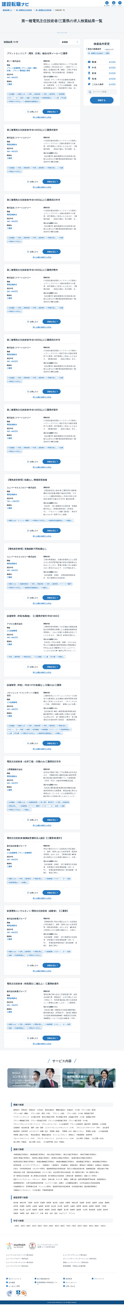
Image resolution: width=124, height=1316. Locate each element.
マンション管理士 (45, 1186)
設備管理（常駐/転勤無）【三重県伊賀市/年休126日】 (33, 615)
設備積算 (16, 1127)
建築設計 (16, 1110)
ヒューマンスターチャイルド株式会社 (19, 1262)
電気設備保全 (35, 1134)
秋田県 (28, 1206)
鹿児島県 (92, 1209)
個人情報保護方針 (43, 1279)
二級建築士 (55, 1165)
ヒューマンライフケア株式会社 (17, 1266)
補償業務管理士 (18, 1183)
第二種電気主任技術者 (38, 1176)
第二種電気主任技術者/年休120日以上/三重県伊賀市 (32, 409)
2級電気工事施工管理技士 (60, 1158)
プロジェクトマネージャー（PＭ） (88, 1127)
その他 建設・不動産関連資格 (42, 1190)
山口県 (28, 1209)
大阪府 (61, 1202)
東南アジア (35, 1213)
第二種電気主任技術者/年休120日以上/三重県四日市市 (33, 339)
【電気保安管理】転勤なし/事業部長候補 (27, 479)
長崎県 (72, 1209)
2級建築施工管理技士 (37, 1154)
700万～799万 (71, 1226)
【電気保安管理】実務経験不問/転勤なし (27, 548)
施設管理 (87, 1124)
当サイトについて (15, 1279)
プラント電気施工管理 (38, 1120)
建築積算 (95, 1124)
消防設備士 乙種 (19, 1172)
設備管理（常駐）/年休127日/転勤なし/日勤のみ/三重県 (34, 684)
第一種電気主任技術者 (95, 53)
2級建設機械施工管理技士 (65, 1161)
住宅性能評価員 (77, 1186)
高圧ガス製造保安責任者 (75, 1168)
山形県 (34, 1206)
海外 (27, 1213)
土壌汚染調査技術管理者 (34, 1183)
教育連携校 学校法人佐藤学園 (74, 1266)
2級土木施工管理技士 (70, 1154)
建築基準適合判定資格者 (61, 1186)
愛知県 (97, 1206)
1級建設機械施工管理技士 (45, 1161)
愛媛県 (60, 1209)
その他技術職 (103, 1131)
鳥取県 (41, 1209)
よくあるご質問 (14, 1286)
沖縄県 (22, 1213)
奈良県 (88, 1202)
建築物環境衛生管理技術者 (56, 1168)
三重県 (107, 53)
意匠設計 (24, 1110)
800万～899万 (82, 1226)
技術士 (44, 1179)
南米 (56, 1213)
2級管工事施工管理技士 (21, 1158)
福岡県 (78, 1209)
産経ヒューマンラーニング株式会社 (76, 1262)
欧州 (46, 1213)
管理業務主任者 (31, 1186)
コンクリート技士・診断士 (54, 1183)
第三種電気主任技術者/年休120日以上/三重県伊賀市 (32, 129)
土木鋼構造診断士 (71, 1183)
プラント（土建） (59, 1113)
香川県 (66, 1209)
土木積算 (103, 1124)
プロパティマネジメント (45, 1138)
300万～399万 (26, 1226)
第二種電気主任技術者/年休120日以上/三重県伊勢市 (32, 269)
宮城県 (22, 1206)
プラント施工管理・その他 (78, 1120)
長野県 (78, 1206)
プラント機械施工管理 (21, 1120)
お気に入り (34, 111)
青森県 (107, 1202)
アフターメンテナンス (21, 1117)
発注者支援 (25, 1127)
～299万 (16, 1226)
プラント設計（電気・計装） (41, 1113)
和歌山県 (75, 1202)
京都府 (82, 1202)
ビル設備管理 (64, 1124)
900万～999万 (94, 1226)
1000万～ (103, 1226)
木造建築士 (65, 1165)
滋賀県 (94, 1202)
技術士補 (51, 1179)
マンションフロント (60, 1134)
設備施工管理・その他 (76, 1117)
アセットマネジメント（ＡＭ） (24, 1138)
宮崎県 (15, 1213)
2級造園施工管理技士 (99, 1161)
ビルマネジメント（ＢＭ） (65, 1138)
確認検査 (16, 1131)
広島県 (15, 1209)
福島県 (41, 1206)
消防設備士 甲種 (102, 1168)
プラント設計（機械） (21, 1113)
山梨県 (72, 1206)
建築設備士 (74, 1165)
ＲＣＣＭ (59, 1179)
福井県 (66, 1206)
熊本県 (105, 1209)
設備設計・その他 (73, 1110)
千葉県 (30, 1202)
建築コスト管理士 (90, 1176)
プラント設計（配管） (89, 1110)
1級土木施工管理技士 (54, 1154)
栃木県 (55, 1202)
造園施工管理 (90, 1117)
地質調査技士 (101, 1179)
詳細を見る (51, 111)
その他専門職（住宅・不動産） (54, 1142)
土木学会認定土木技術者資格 (90, 1183)
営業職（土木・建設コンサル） (73, 1131)
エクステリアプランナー (31, 1165)
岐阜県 (85, 1206)
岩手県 (15, 1206)
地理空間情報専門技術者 (86, 1179)
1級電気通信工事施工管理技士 (81, 1158)
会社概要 (12, 1282)
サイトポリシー (71, 1282)
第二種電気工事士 (92, 1172)
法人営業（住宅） (98, 1138)
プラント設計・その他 (75, 1113)
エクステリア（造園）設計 (38, 1131)
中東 (41, 1213)
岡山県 (22, 1209)
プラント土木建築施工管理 (57, 1120)
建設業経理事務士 (90, 1186)
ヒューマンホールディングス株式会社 (19, 1255)
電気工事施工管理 (48, 1117)
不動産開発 (80, 1134)
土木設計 (40, 1110)
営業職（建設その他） (21, 1134)
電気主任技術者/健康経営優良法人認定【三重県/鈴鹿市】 (35, 837)
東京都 (15, 1202)
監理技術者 (17, 1165)
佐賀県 (99, 1209)
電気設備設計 (49, 1110)
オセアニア (63, 1213)
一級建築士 (46, 1165)
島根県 (34, 1209)
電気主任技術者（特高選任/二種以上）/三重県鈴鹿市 (33, 983)
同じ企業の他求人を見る (42, 117)
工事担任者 (69, 1176)
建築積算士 (79, 1176)
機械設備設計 (60, 1110)
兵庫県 (67, 1202)
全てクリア (109, 49)
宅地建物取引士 (18, 1186)
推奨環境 (69, 1279)
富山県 (53, 1206)
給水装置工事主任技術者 (62, 1172)
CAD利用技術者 (25, 1168)
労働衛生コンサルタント (22, 1190)
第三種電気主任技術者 (56, 1176)
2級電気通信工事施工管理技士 (24, 1161)
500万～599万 (48, 1226)
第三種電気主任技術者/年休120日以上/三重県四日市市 (33, 199)
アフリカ (72, 1213)
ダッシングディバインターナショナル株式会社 (80, 1258)
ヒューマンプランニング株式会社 (75, 1255)
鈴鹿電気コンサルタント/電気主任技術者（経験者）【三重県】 (38, 910)
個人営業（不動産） (20, 1142)
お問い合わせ (70, 1286)
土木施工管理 (35, 1117)
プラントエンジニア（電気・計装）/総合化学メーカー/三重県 (37, 53)
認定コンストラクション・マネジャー (26, 1179)
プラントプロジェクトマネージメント (26, 1124)
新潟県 (47, 1206)
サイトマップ (99, 1279)
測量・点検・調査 (37, 1127)
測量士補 (73, 1179)
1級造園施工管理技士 (83, 1161)
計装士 (15, 1168)
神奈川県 (23, 1202)
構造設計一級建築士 (87, 1165)
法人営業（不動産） (83, 1138)
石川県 (60, 1206)
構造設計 (32, 1110)
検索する (102, 100)
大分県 (85, 1209)
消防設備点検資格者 (34, 1172)
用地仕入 (72, 1134)
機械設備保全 (46, 1134)
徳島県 (47, 1209)
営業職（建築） (55, 1131)
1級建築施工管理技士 (20, 1154)
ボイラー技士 (47, 1172)
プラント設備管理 (76, 1124)
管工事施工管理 (61, 1117)
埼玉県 (36, 1202)
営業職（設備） (91, 1131)
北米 (51, 1213)
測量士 (66, 1179)
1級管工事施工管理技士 (88, 1154)
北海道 (100, 1202)
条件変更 (112, 62)
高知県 (53, 1209)
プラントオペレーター (50, 1124)
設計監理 (106, 1127)
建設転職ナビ (7, 10)
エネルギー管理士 (38, 1168)
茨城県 (42, 1202)
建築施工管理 (89, 1113)
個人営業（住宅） (35, 1142)
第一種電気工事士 (78, 1172)
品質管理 (24, 1131)
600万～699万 (60, 1226)
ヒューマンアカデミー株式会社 (17, 1258)
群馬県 (48, 1202)
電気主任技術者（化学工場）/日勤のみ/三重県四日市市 (34, 761)
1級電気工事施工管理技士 (41, 1158)
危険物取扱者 (90, 1168)
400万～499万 (37, 1226)
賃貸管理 (89, 1134)
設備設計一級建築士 (102, 1165)
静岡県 (91, 1206)
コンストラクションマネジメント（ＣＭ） (60, 1127)
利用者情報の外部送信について (47, 1283)
